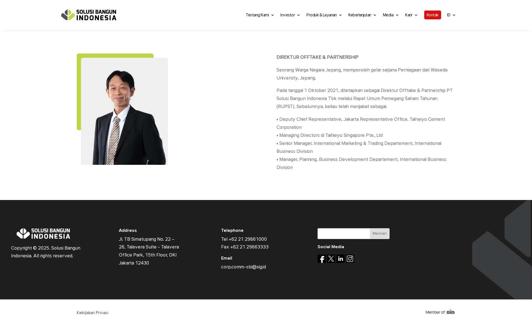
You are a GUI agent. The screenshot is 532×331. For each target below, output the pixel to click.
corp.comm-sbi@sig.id (243, 267)
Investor (287, 15)
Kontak (433, 14)
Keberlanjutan (359, 15)
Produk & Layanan (321, 15)
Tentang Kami (257, 15)
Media (388, 15)
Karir (409, 15)
